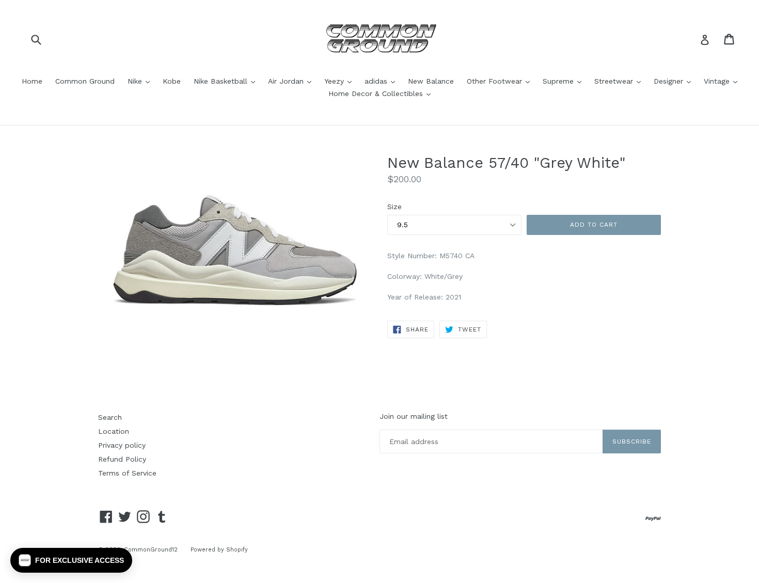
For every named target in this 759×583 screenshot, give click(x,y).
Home (32, 81)
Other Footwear (501, 80)
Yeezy (340, 80)
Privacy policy (122, 445)
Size (394, 206)
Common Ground (85, 81)
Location (113, 431)
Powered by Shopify (219, 549)
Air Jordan (292, 80)
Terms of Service (127, 473)
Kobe (172, 81)
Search (110, 417)
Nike (141, 80)
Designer (675, 80)
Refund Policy (122, 459)
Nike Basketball (227, 80)
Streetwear (620, 80)
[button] (71, 560)
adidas (382, 80)
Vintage (723, 80)
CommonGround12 (151, 549)
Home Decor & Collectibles (382, 93)
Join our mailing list (414, 416)
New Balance (431, 81)
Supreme (565, 80)
